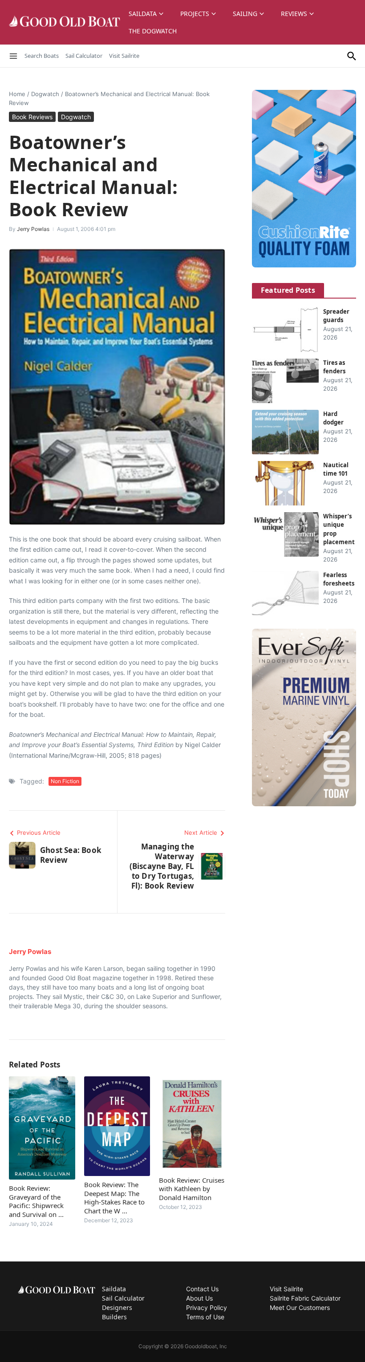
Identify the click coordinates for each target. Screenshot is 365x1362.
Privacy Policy (206, 1307)
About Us (199, 1298)
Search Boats (41, 56)
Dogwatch (45, 93)
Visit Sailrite (124, 56)
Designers (117, 1307)
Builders (114, 1317)
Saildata (143, 13)
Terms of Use (205, 1317)
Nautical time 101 (336, 469)
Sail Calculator (83, 56)
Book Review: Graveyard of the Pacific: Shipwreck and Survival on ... (36, 1201)
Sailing (245, 13)
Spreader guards (336, 315)
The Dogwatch (153, 31)
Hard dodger (333, 418)
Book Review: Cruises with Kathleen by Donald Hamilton (191, 1189)
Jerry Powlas (33, 229)
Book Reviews (32, 117)
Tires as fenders (334, 367)
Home (17, 93)
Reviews (294, 13)
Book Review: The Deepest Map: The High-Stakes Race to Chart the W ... (114, 1197)
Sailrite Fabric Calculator (305, 1298)
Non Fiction (65, 781)
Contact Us (202, 1289)
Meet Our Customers (300, 1307)
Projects (194, 13)
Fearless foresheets (338, 579)
